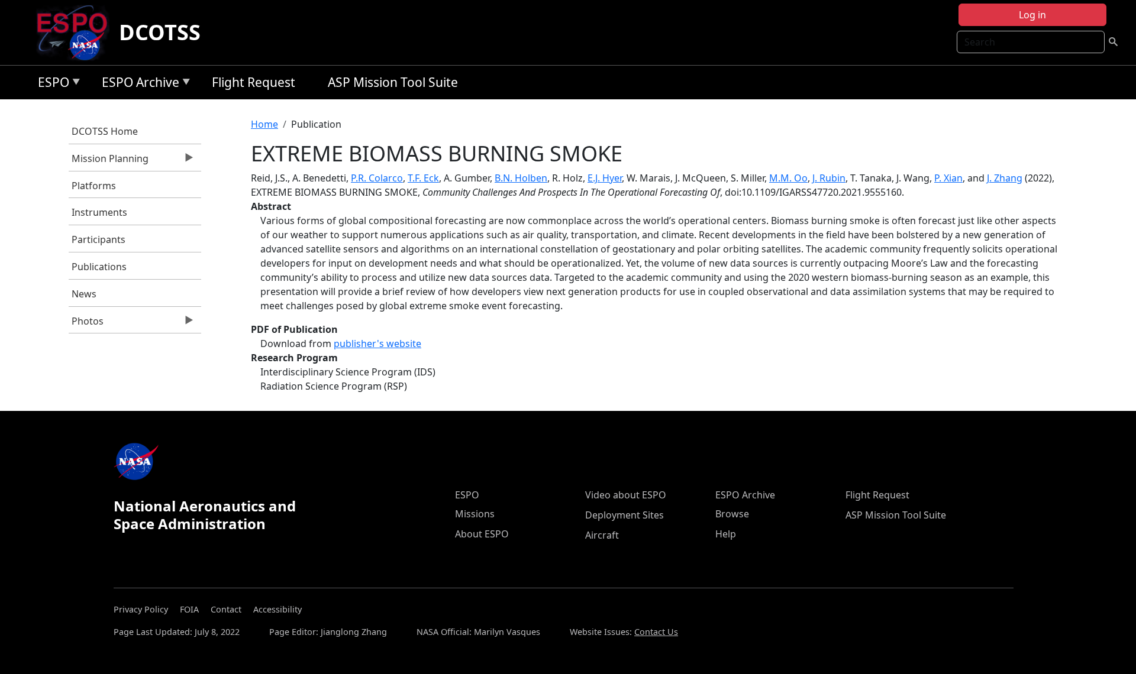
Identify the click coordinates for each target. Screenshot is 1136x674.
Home (264, 124)
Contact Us (656, 631)
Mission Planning (109, 161)
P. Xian (948, 177)
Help (725, 533)
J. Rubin (828, 177)
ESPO (50, 84)
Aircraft (602, 535)
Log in (1032, 14)
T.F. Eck (423, 177)
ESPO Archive (137, 84)
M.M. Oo (788, 177)
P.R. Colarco (377, 177)
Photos (86, 324)
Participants (98, 239)
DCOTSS (160, 32)
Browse (732, 513)
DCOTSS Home (105, 131)
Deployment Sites (624, 514)
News (84, 293)
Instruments (99, 212)
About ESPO (482, 533)
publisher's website (377, 343)
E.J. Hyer (605, 177)
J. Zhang (1004, 177)
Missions (475, 513)
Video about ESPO (625, 494)
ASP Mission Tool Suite (393, 82)
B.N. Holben (521, 177)
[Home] (76, 32)
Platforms (94, 185)
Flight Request (253, 82)
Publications (99, 266)
